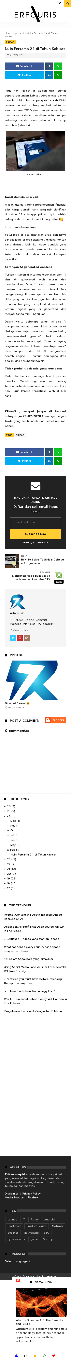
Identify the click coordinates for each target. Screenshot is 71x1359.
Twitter (26, 75)
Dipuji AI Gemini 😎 (17, 703)
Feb (13, 850)
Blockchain (14, 1226)
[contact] (26, 1356)
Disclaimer (11, 1194)
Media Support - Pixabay (21, 1197)
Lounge (12, 1219)
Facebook (26, 66)
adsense (13, 1233)
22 (9, 864)
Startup (48, 1239)
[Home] (35, 1356)
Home (8, 33)
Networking (31, 1233)
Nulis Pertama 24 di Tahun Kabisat (33, 855)
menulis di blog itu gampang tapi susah (31, 100)
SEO (46, 1233)
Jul (12, 835)
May (13, 845)
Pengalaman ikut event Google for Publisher (33, 1011)
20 (9, 874)
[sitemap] (16, 1356)
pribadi (19, 33)
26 (9, 806)
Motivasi (57, 1226)
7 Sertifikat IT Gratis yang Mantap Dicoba (31, 939)
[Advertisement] (33, 1087)
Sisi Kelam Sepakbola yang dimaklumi (28, 959)
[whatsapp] (44, 1356)
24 (9, 816)
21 (9, 869)
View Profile (20, 630)
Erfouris (17, 1276)
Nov (13, 826)
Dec (13, 821)
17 (9, 888)
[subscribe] (53, 1356)
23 (9, 859)
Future (35, 1219)
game (34, 1239)
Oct (13, 830)
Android (49, 1219)
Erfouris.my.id (15, 1174)
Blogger (58, 720)
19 (9, 879)
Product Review (37, 1226)
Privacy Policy (31, 1194)
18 (9, 883)
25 (9, 811)
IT (24, 1219)
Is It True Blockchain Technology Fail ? (29, 991)
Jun (13, 840)
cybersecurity (16, 1239)
